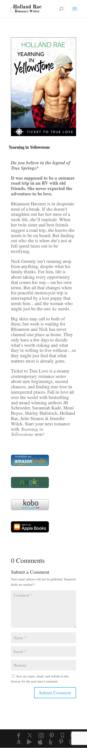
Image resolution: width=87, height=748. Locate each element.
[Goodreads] (62, 735)
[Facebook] (18, 735)
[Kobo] (50, 742)
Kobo (20, 505)
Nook (21, 482)
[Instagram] (41, 735)
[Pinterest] (51, 735)
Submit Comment (55, 693)
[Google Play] (29, 742)
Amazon (23, 460)
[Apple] (40, 742)
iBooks (22, 527)
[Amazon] (18, 742)
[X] (29, 735)
